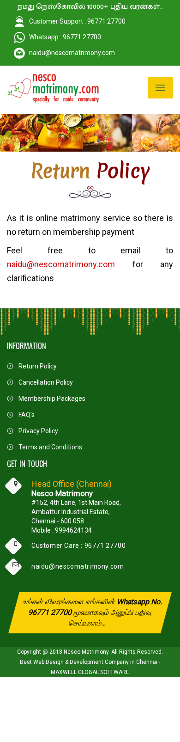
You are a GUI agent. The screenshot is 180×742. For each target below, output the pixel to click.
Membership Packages (51, 398)
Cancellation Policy (45, 382)
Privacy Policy (38, 431)
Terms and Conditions (50, 447)
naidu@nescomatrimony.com (72, 52)
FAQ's (26, 414)
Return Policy (37, 366)
